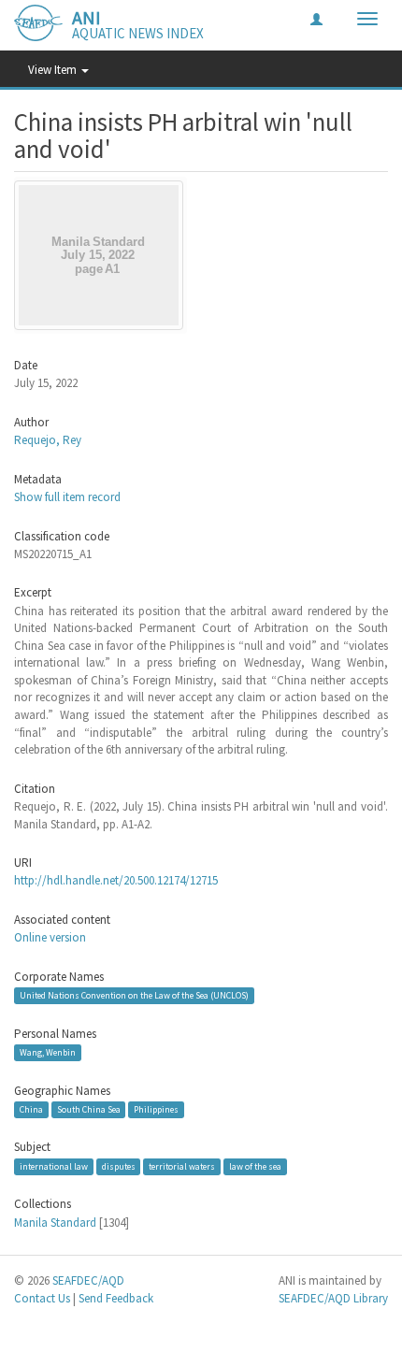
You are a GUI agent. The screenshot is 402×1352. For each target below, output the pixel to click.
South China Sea (89, 1109)
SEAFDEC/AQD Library (333, 1298)
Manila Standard (55, 1222)
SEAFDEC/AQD (88, 1280)
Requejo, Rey (47, 440)
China (31, 1109)
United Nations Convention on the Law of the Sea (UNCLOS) (134, 995)
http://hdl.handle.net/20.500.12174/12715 (116, 880)
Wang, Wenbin (48, 1052)
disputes (119, 1166)
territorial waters (182, 1166)
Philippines (156, 1109)
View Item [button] (53, 70)
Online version (50, 937)
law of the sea (255, 1166)
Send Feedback (116, 1298)
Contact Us (42, 1298)
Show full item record (67, 497)
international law (54, 1166)
